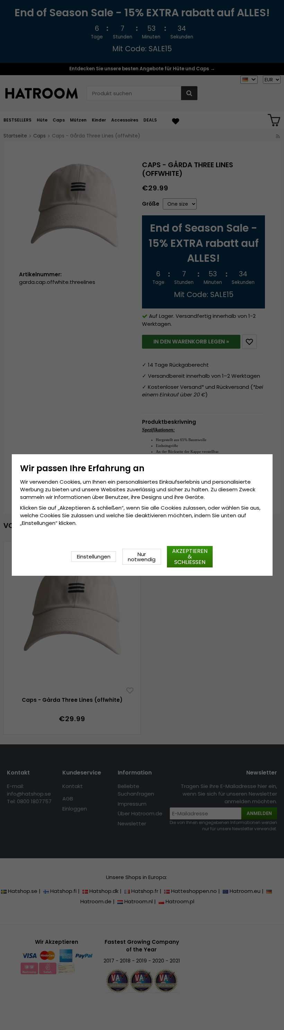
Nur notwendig (142, 556)
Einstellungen (93, 556)
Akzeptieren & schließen (189, 556)
